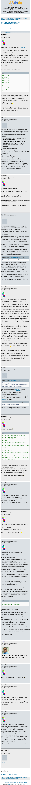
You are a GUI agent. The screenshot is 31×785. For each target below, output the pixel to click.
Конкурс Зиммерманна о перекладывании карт (10, 23)
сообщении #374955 (13, 402)
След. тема (8, 32)
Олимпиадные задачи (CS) (12, 778)
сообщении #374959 (14, 257)
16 (12, 28)
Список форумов (5, 777)
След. (15, 28)
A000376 (18, 391)
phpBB (9, 784)
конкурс (22, 47)
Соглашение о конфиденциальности (12, 782)
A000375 (17, 389)
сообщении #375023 (14, 380)
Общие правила (23, 782)
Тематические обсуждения (16, 777)
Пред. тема (3, 32)
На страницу (3, 28)
